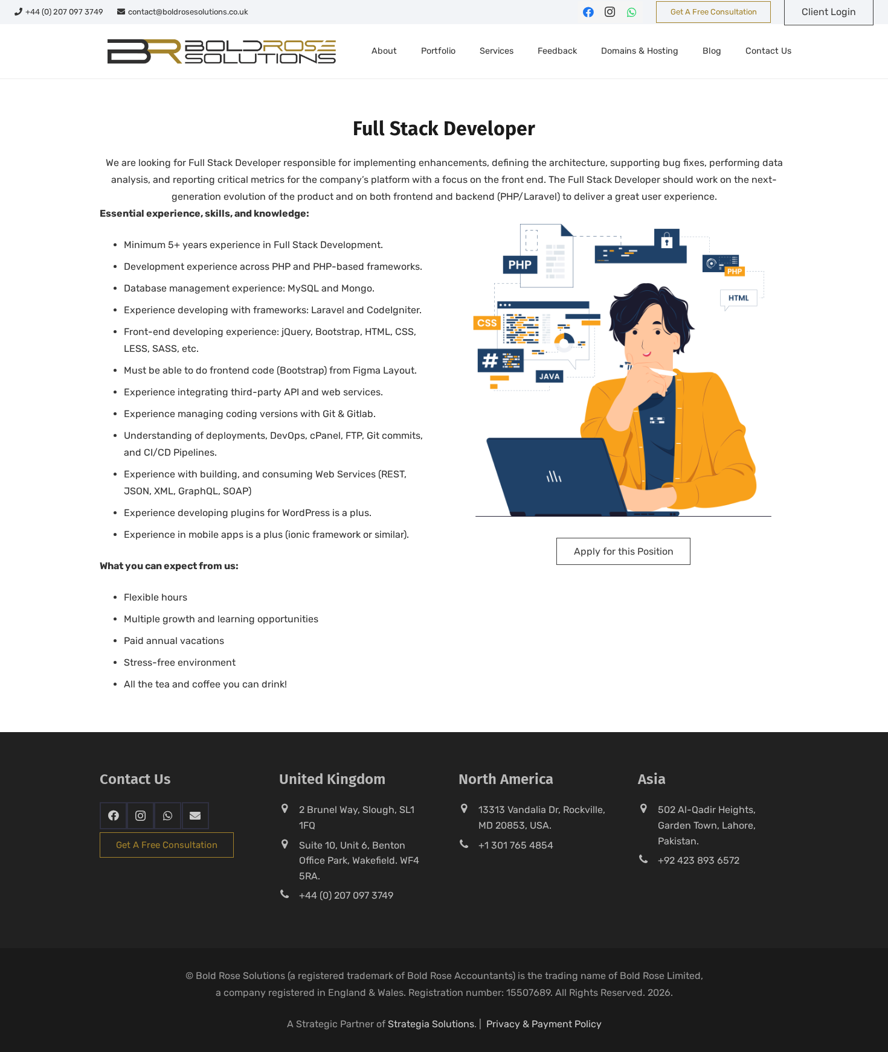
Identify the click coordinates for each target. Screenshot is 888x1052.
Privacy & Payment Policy (544, 1024)
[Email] (195, 815)
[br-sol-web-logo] (220, 51)
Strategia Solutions (431, 1024)
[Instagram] (610, 12)
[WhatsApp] (632, 12)
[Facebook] (588, 12)
